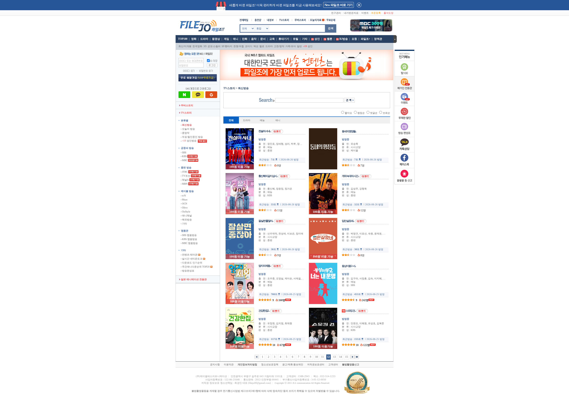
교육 (272, 38)
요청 (354, 38)
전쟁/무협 (238, 46)
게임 (226, 38)
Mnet (184, 199)
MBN (184, 183)
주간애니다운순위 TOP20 (195, 266)
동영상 (216, 38)
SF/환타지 (227, 46)
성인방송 (189, 140)
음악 (253, 38)
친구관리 (336, 13)
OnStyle (185, 211)
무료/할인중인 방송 (192, 137)
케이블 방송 (187, 191)
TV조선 (185, 175)
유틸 (295, 38)
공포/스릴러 (214, 46)
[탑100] (404, 75)
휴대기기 (283, 38)
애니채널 (186, 215)
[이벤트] (404, 104)
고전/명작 (279, 46)
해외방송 (186, 219)
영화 (193, 38)
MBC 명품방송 (189, 243)
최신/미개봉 (184, 46)
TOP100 (182, 38)
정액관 (378, 38)
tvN (183, 195)
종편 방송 (186, 167)
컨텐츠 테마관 (189, 254)
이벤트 (365, 13)
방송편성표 (187, 270)
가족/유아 (290, 46)
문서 (263, 38)
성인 (317, 38)
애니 (235, 38)
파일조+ (365, 38)
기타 (304, 38)
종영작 (185, 133)
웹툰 (329, 38)
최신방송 (186, 125)
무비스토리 (186, 105)
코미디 (248, 46)
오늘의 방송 (188, 129)
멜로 (261, 46)
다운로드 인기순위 (191, 262)
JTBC (184, 171)
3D (204, 46)
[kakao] (404, 151)
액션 (255, 46)
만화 (244, 38)
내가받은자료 (351, 13)
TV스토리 (186, 112)
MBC (184, 160)
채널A (185, 179)
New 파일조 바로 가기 (339, 5)
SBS (183, 152)
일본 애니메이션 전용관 (193, 279)
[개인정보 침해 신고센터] (404, 182)
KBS (184, 156)
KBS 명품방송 (189, 239)
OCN (184, 203)
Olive (184, 207)
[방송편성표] (404, 136)
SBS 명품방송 (189, 235)
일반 (299, 46)
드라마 (204, 38)
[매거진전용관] (404, 90)
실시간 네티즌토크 (191, 258)
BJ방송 (343, 38)
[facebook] (404, 167)
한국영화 (197, 46)
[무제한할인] (404, 120)
